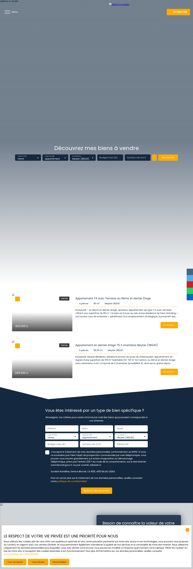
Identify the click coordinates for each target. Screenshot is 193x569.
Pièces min (123, 444)
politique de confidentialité (72, 481)
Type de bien (50, 156)
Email (120, 428)
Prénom (52, 428)
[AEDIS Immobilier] (130, 12)
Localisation (76, 156)
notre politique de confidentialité (21, 554)
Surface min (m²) (136, 157)
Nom (85, 428)
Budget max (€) (109, 157)
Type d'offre (22, 156)
